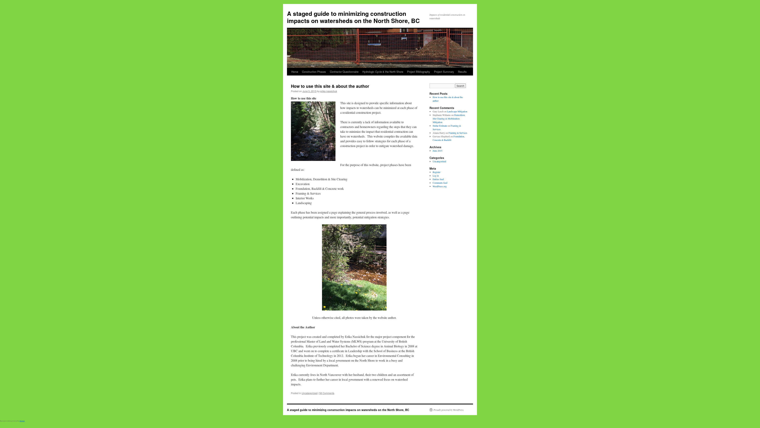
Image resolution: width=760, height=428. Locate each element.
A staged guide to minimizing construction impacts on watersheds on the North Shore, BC (353, 17)
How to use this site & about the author (330, 86)
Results (462, 72)
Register (436, 172)
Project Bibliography (418, 72)
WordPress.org (440, 186)
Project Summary (444, 72)
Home (294, 72)
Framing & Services (457, 132)
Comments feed (440, 182)
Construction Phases (314, 72)
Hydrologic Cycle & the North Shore (382, 72)
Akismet (22, 421)
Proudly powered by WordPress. (448, 409)
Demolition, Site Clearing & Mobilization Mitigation (449, 118)
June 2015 (437, 150)
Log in (436, 175)
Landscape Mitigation (457, 111)
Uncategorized (309, 393)
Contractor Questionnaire (344, 72)
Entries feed (438, 179)
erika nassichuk (328, 91)
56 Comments (326, 393)
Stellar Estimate (440, 125)
